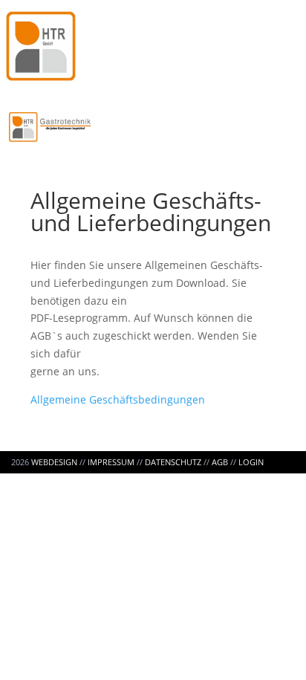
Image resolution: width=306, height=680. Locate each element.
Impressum (111, 461)
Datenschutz (173, 461)
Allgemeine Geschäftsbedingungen (117, 399)
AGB (220, 461)
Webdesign (54, 461)
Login (251, 461)
